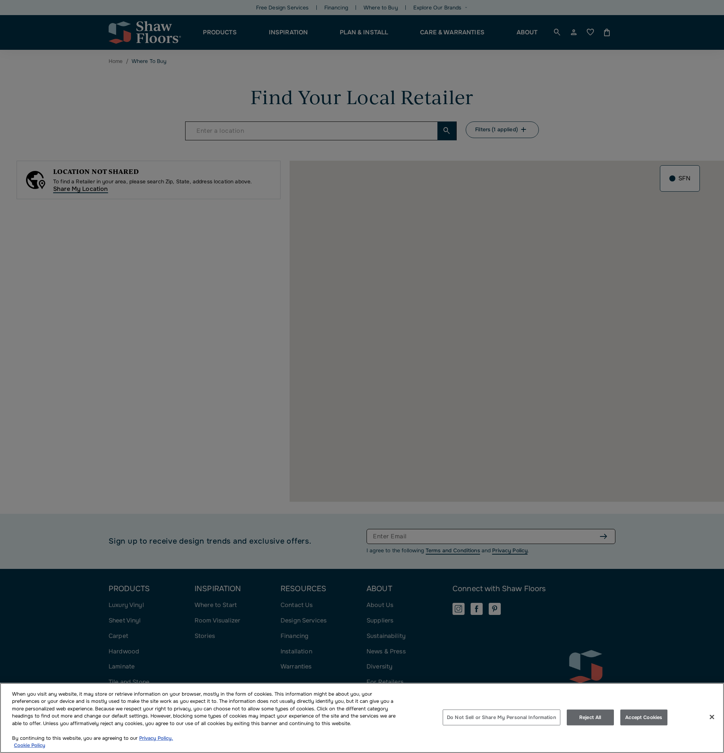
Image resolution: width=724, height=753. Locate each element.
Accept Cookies (643, 717)
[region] (362, 718)
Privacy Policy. (156, 738)
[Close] (712, 716)
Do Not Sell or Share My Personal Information (501, 717)
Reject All (590, 717)
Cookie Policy (29, 745)
